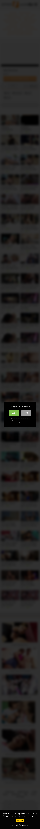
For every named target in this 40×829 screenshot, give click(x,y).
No (26, 413)
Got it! (20, 820)
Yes (13, 413)
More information (20, 825)
